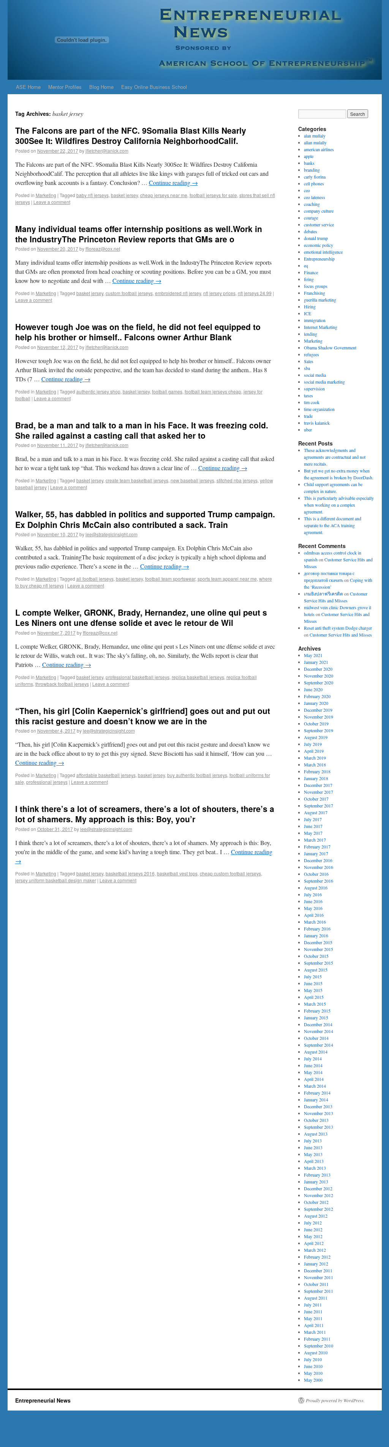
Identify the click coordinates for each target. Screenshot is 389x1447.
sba (307, 368)
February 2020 (317, 696)
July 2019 (313, 744)
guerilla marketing (320, 300)
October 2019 (316, 723)
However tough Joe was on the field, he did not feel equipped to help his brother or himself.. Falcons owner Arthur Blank (138, 332)
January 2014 (316, 1099)
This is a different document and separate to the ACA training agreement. (332, 525)
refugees (311, 354)
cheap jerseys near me (163, 195)
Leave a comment (51, 202)
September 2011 (318, 1291)
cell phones (314, 183)
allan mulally (315, 142)
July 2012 (313, 1223)
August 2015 (315, 970)
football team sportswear (170, 578)
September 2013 (318, 1127)
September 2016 (318, 881)
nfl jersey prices (219, 293)
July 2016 (313, 894)
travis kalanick (317, 423)
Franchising (314, 293)
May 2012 (313, 1236)
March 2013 (315, 1168)
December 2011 (318, 1270)
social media (315, 375)
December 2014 (318, 1024)
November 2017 (318, 792)
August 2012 (315, 1216)
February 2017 (317, 847)
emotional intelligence (323, 252)
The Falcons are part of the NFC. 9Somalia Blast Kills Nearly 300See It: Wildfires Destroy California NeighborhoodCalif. (130, 135)
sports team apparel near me (227, 578)
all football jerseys (95, 578)
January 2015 (316, 1017)
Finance (311, 272)
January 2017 (316, 853)
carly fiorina (315, 177)
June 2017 (313, 826)
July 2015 (313, 976)
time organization (319, 409)
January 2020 (316, 703)
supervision (314, 388)
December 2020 (318, 669)
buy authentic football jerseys (197, 775)
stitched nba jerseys (237, 480)
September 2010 (318, 1346)
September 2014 (318, 1045)
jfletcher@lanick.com (106, 150)
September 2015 (318, 963)
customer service (319, 224)
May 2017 (313, 833)
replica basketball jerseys (198, 677)
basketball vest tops (177, 873)
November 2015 (318, 949)
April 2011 (314, 1325)
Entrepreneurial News (43, 1400)
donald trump (316, 238)
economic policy (318, 245)
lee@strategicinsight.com (111, 534)
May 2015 (313, 990)
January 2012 (316, 1264)
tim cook (311, 402)
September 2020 (318, 682)
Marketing (46, 195)
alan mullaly (315, 136)
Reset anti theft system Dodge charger (338, 628)
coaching (312, 204)
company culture (319, 211)
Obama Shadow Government (330, 347)
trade (308, 416)
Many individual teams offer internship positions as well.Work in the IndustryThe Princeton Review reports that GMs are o (138, 234)
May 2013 (313, 1154)
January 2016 (316, 935)
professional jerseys (47, 782)
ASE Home (28, 86)
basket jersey (124, 195)
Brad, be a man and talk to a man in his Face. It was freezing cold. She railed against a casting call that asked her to (141, 430)
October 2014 (316, 1038)
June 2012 (313, 1229)
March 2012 (315, 1250)
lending (310, 334)
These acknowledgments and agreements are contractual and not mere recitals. (334, 457)
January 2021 (316, 662)
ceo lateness (314, 197)
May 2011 (313, 1318)
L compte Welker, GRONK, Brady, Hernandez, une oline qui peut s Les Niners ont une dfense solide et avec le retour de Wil (141, 617)
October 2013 (316, 1120)
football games (167, 391)
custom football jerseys (129, 293)
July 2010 (313, 1359)
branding (312, 170)
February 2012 (317, 1257)
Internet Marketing (320, 327)
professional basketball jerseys (137, 677)
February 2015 (317, 1011)
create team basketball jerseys (137, 480)
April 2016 (314, 915)
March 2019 (315, 758)
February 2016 (317, 929)
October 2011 (316, 1284)
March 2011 (315, 1332)
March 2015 (315, 1004)
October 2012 (316, 1202)
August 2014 (315, 1052)
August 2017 (315, 812)
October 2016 (316, 874)
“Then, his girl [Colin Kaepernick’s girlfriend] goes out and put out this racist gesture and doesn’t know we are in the (142, 716)
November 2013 (318, 1113)
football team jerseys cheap (213, 391)
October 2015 (316, 956)
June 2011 (313, 1311)
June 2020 (313, 689)
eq (306, 265)
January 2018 (316, 778)
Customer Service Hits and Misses (341, 635)
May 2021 (313, 655)
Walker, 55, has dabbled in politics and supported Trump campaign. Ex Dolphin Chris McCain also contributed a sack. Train (145, 519)
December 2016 (318, 860)
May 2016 (313, 908)
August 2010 (315, 1352)
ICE (307, 313)
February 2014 (317, 1093)
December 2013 (318, 1106)
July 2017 (313, 819)
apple (308, 156)
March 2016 (315, 922)
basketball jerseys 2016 (130, 873)
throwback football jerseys (62, 684)
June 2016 (313, 901)
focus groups (315, 286)
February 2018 (317, 771)
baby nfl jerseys (92, 195)
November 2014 (318, 1031)
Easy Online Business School (154, 86)
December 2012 (318, 1188)
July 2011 (313, 1305)
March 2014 (315, 1086)
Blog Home (101, 86)
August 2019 (315, 737)
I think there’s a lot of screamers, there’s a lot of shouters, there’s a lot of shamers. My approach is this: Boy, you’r (144, 814)
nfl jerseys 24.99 (255, 293)
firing (309, 279)
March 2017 (315, 840)
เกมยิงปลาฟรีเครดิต (323, 594)
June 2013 (313, 1147)
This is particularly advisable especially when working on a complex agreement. (339, 505)
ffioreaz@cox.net (102, 248)
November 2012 (318, 1195)
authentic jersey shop (98, 391)
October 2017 (316, 799)
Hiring (310, 306)
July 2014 (313, 1058)
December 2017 (318, 785)
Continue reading (173, 182)
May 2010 (313, 1373)
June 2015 (313, 983)
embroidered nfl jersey (178, 293)
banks (309, 163)
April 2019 (314, 751)
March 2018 (315, 764)
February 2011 (317, 1339)
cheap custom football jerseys (230, 873)
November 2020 (318, 676)
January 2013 (316, 1181)
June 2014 (313, 1065)
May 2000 (313, 1380)
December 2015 (318, 942)
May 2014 (313, 1072)
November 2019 (318, 717)
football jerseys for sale (213, 195)
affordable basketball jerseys (106, 775)
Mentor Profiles (65, 86)
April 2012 (314, 1243)
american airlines (319, 149)
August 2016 (315, 888)
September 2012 (318, 1209)
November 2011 (318, 1277)
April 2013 (314, 1161)
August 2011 (315, 1298)
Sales (308, 361)
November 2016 (318, 867)
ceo (307, 190)
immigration (315, 320)
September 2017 (318, 805)
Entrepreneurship (319, 259)
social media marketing (324, 382)
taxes (308, 395)
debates (310, 231)
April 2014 (314, 1079)
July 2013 (313, 1140)
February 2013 (317, 1175)
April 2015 (314, 997)
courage (311, 218)
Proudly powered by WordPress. (335, 1400)
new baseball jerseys (192, 480)
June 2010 (313, 1366)
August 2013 (315, 1134)
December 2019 (318, 710)
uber (308, 430)
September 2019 (318, 730)
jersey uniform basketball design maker (55, 880)
